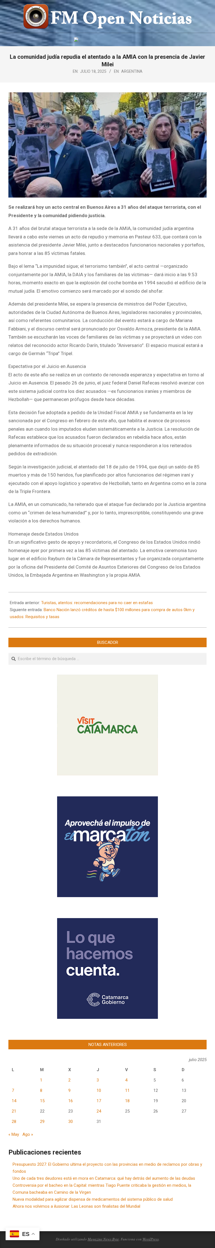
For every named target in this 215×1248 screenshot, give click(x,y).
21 (14, 1111)
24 (99, 1111)
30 (70, 1121)
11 (127, 1090)
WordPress (150, 1239)
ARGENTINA (131, 71)
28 (14, 1121)
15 (42, 1100)
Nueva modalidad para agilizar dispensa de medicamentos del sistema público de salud (93, 1199)
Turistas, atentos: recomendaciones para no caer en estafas (97, 602)
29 (42, 1121)
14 (14, 1100)
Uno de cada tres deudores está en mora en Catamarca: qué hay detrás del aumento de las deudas (104, 1178)
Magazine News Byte (103, 1239)
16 (70, 1100)
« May (13, 1134)
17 (99, 1100)
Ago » (27, 1134)
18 (127, 1100)
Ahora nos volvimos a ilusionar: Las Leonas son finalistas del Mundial (76, 1206)
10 (99, 1090)
